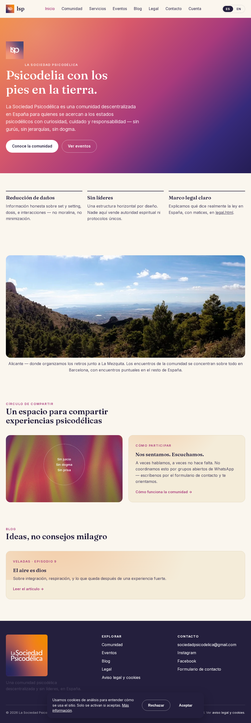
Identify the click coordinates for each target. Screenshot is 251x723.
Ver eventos (79, 146)
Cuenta (194, 8)
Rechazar (156, 705)
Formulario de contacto (199, 669)
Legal (154, 8)
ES (228, 9)
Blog (138, 8)
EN (239, 9)
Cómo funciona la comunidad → (164, 492)
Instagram (186, 652)
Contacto (173, 8)
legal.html (224, 212)
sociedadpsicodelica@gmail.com (206, 644)
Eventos (120, 8)
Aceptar (185, 705)
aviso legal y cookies (228, 712)
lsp (21, 8)
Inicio (50, 8)
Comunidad (72, 8)
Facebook (186, 661)
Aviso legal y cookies (121, 677)
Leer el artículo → (28, 589)
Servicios (97, 8)
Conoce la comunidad (32, 146)
